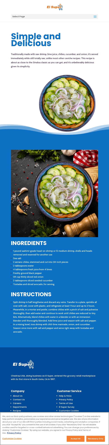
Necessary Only (95, 438)
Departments (20, 407)
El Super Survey (66, 407)
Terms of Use (66, 403)
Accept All (75, 438)
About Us (17, 395)
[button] (95, 17)
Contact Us (19, 399)
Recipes (17, 410)
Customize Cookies (69, 410)
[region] (54, 428)
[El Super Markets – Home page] (54, 7)
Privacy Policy (66, 399)
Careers (17, 403)
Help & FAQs (65, 395)
